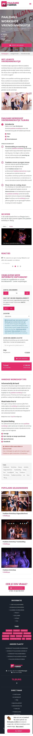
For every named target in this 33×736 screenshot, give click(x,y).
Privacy (17, 613)
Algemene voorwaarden (17, 610)
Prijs (17, 700)
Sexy (16, 472)
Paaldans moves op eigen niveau (17, 162)
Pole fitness (6, 475)
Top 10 (12, 416)
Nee (11, 308)
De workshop (17, 697)
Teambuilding (27, 636)
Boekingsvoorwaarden (17, 607)
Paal (4, 472)
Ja (5, 308)
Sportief (28, 639)
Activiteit (26, 467)
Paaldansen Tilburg (16, 639)
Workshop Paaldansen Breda (17, 653)
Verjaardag (6, 639)
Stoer (28, 475)
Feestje (25, 470)
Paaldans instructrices (20, 171)
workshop (22, 198)
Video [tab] (11, 226)
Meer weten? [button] (20, 726)
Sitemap (17, 618)
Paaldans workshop (16, 475)
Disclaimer (17, 615)
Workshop (13, 467)
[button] (3, 236)
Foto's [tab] (4, 226)
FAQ (17, 621)
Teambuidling (17, 470)
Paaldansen (6, 467)
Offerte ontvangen (17, 45)
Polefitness (24, 630)
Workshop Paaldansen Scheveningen (17, 648)
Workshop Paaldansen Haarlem (17, 656)
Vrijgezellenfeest (7, 470)
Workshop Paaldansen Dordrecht (17, 651)
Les (24, 475)
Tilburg (5, 478)
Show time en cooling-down (15, 185)
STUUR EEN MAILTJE (17, 588)
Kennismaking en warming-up (16, 146)
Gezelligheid (10, 472)
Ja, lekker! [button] (18, 731)
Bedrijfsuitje (27, 633)
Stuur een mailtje (17, 672)
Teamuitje (19, 636)
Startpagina (4, 53)
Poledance (22, 472)
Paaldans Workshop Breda (17, 659)
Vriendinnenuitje (18, 633)
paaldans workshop (16, 128)
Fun (23, 639)
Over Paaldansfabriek (17, 604)
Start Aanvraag (23, 358)
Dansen (20, 467)
